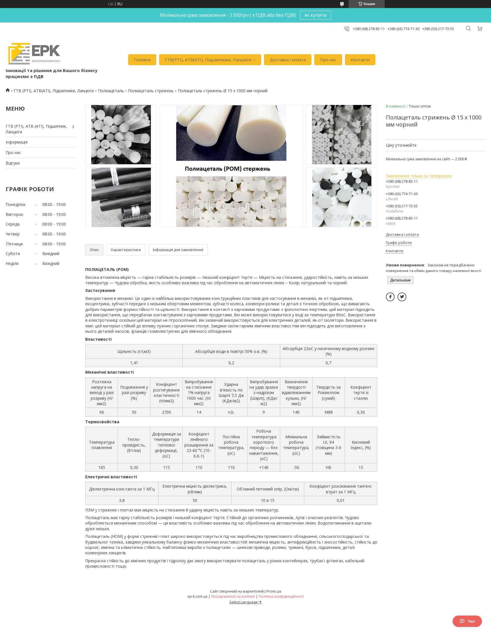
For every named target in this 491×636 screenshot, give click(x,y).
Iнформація (17, 142)
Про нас (328, 59)
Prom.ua (274, 591)
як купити (315, 15)
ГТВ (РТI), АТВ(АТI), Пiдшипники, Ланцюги (54, 90)
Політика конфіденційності (281, 596)
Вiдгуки (13, 163)
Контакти (360, 59)
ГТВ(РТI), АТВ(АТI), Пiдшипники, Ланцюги (208, 59)
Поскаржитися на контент (233, 596)
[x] (402, 296)
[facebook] (390, 296)
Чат (471, 621)
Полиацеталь (111, 90)
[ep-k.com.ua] (34, 54)
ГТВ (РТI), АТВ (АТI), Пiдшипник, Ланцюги (36, 128)
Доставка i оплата (288, 59)
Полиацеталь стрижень (151, 90)
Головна (142, 59)
